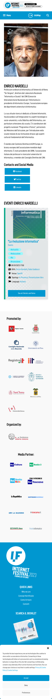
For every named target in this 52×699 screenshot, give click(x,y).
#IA (12, 257)
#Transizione (15, 261)
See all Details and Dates (26, 293)
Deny (26, 685)
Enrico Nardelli (21, 269)
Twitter (18, 179)
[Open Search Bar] (48, 15)
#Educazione (15, 253)
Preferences (26, 693)
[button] (48, 648)
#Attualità (14, 249)
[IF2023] (23, 5)
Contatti (26, 604)
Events (10, 245)
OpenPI (19, 273)
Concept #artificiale (26, 596)
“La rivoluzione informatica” (23, 241)
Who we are (26, 592)
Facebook (18, 171)
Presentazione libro (36, 277)
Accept (26, 678)
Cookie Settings (13, 670)
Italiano (23, 281)
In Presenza (23, 277)
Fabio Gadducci (34, 269)
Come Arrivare (26, 600)
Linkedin (18, 187)
